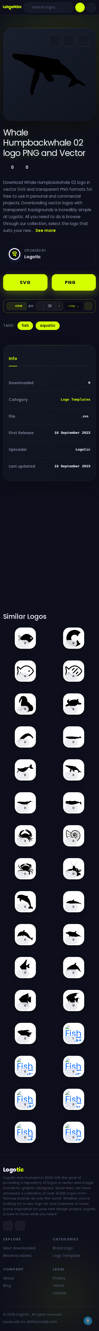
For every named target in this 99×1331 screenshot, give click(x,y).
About (8, 1278)
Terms (58, 1285)
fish (25, 325)
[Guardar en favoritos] (83, 40)
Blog (7, 1285)
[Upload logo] (80, 7)
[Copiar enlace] (69, 40)
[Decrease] (40, 306)
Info (13, 358)
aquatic (47, 325)
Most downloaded (19, 1248)
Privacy (59, 1278)
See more (45, 230)
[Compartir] (54, 40)
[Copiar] (88, 306)
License (59, 1293)
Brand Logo (63, 1248)
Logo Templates (75, 399)
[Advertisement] (49, 550)
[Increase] (59, 306)
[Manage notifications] (88, 1320)
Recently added (17, 1255)
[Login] (91, 7)
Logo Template (66, 1255)
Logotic (22, 1314)
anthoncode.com (42, 1321)
